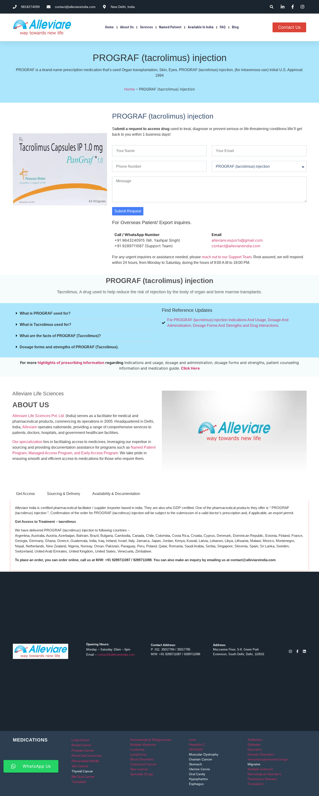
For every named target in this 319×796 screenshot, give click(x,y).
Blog (235, 27)
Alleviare (29, 427)
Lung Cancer (80, 740)
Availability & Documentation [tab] (116, 494)
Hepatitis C (197, 744)
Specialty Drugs (141, 774)
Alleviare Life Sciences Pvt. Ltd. (38, 416)
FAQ (223, 27)
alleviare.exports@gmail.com (237, 240)
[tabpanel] (159, 536)
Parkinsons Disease (262, 779)
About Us (127, 27)
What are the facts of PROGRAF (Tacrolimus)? (60, 336)
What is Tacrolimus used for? (45, 325)
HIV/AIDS (196, 749)
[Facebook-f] (297, 651)
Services (146, 27)
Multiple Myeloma (143, 744)
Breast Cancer (81, 745)
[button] (271, 7)
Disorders (255, 749)
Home (109, 27)
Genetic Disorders (261, 754)
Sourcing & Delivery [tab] (63, 494)
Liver (192, 739)
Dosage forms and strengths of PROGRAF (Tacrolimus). (69, 347)
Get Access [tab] (25, 494)
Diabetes (254, 744)
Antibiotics (255, 739)
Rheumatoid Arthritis (85, 761)
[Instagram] (290, 651)
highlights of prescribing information (71, 362)
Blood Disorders (142, 759)
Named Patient (170, 27)
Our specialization (27, 442)
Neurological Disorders (264, 774)
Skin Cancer (79, 766)
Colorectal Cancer (143, 764)
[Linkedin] (304, 651)
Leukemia (137, 749)
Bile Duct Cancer (83, 776)
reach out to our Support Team (227, 257)
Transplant (78, 782)
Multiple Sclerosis (260, 769)
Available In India (200, 27)
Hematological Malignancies (150, 739)
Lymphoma (138, 754)
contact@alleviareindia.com (236, 246)
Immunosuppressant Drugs (268, 759)
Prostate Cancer (82, 750)
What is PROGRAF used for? (45, 313)
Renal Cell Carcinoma (86, 755)
